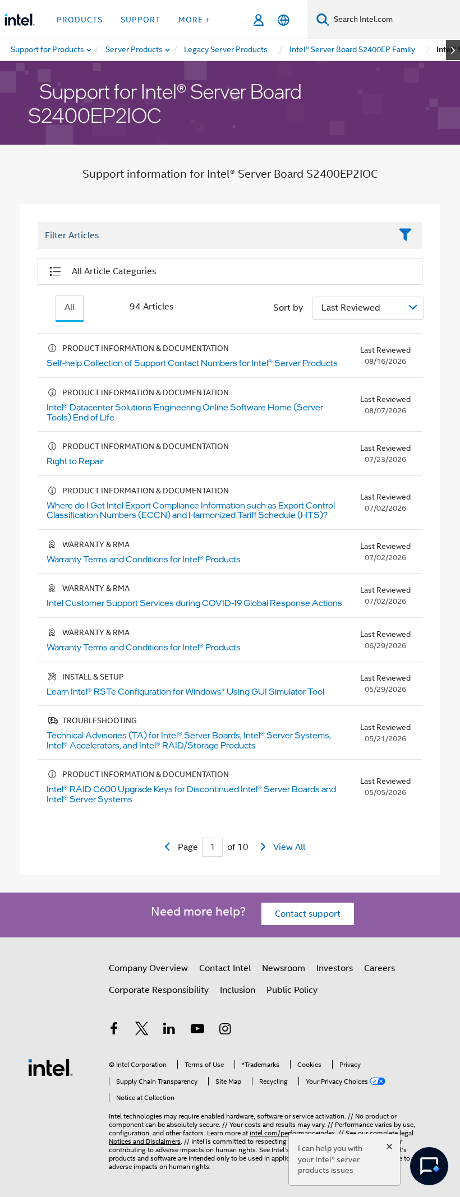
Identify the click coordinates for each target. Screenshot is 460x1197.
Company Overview (148, 968)
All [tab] (70, 307)
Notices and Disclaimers (145, 1141)
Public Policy (292, 990)
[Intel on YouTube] (197, 1030)
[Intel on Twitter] (141, 1030)
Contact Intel (225, 968)
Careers (379, 968)
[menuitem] (134, 50)
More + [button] (194, 20)
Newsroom (283, 968)
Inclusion (237, 990)
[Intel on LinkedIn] (169, 1030)
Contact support (308, 913)
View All (289, 847)
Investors (334, 968)
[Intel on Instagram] (224, 1030)
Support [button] (140, 20)
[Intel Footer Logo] (50, 1067)
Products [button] (80, 20)
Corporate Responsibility (159, 990)
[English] (283, 20)
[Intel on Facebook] (113, 1030)
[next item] (453, 50)
